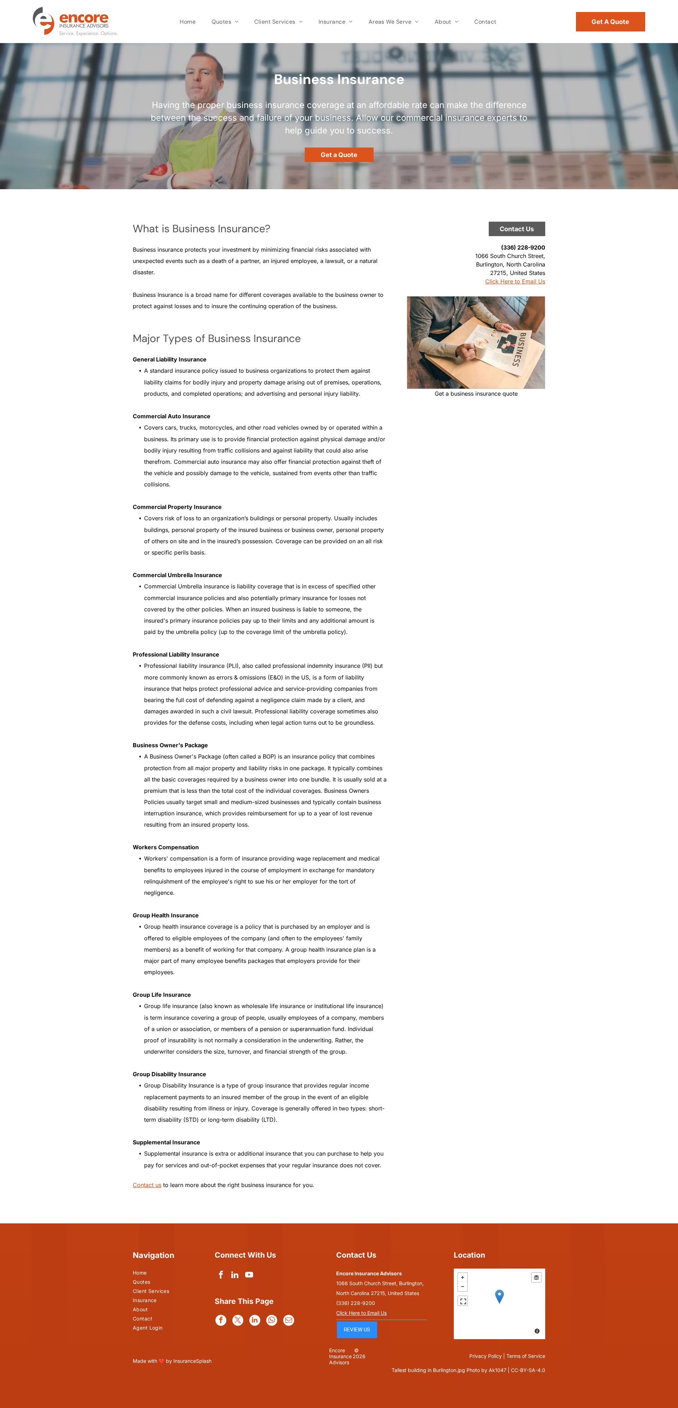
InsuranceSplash (192, 1361)
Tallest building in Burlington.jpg (428, 1370)
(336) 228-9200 (523, 247)
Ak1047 (497, 1370)
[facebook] (221, 1276)
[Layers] (536, 1277)
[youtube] (249, 1276)
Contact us (147, 1184)
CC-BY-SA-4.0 (528, 1370)
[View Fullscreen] (462, 1300)
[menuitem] (188, 22)
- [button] (462, 1286)
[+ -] (499, 1304)
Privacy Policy (485, 1356)
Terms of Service (525, 1356)
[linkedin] (235, 1276)
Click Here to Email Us (515, 281)
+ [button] (462, 1277)
